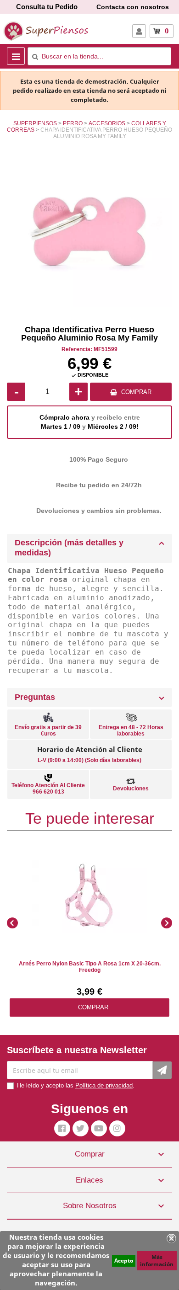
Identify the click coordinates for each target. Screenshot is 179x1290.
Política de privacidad (104, 1085)
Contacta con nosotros (132, 7)
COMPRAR (136, 392)
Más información (156, 1260)
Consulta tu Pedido (47, 7)
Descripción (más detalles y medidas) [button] (69, 547)
